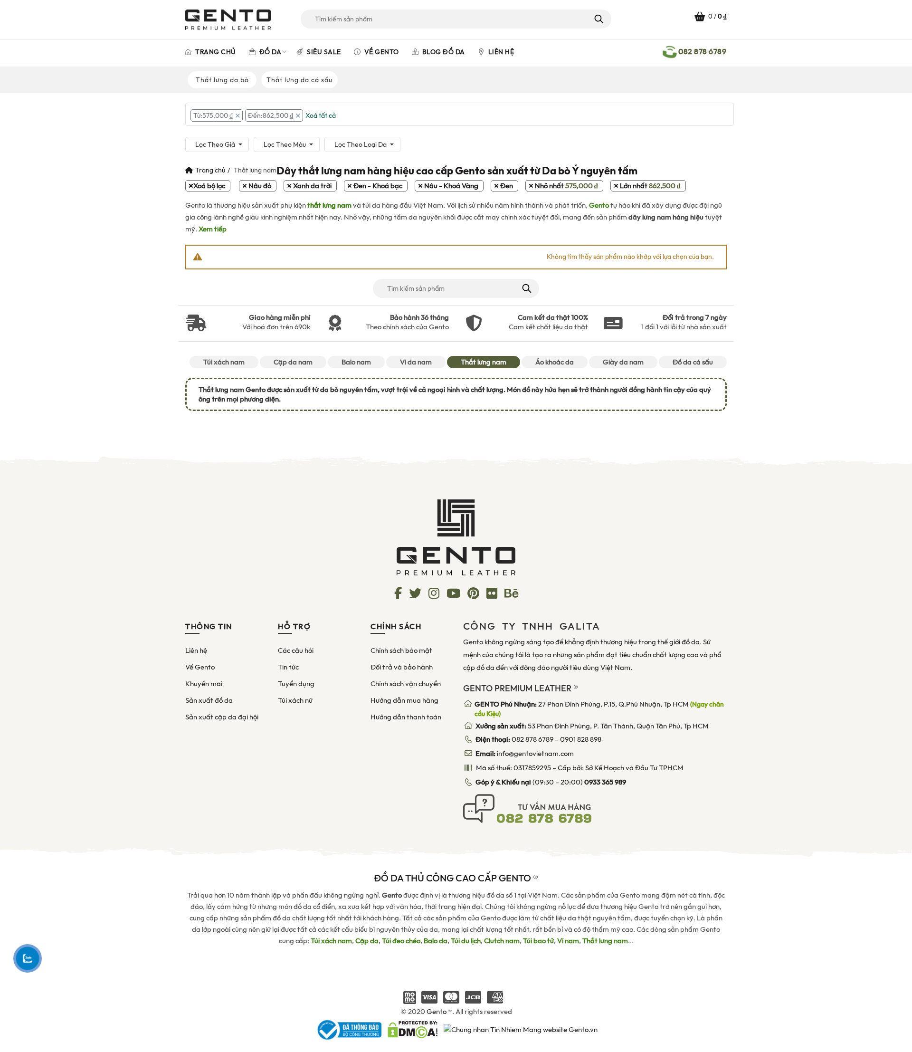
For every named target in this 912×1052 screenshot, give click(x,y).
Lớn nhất (650, 186)
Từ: (213, 115)
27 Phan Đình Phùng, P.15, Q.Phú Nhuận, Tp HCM (599, 708)
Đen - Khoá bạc (377, 186)
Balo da (435, 941)
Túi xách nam (224, 362)
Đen (506, 186)
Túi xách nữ (295, 700)
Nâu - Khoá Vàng (451, 186)
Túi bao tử (538, 941)
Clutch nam (502, 941)
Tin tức (288, 667)
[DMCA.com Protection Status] (412, 1029)
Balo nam (356, 362)
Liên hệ (500, 52)
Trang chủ (215, 52)
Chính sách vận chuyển (405, 684)
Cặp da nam (293, 362)
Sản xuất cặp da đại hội (221, 717)
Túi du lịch (466, 941)
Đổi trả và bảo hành (401, 667)
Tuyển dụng (296, 684)
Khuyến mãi (203, 684)
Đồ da (269, 52)
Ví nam (568, 941)
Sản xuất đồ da (209, 700)
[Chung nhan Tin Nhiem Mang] (521, 1029)
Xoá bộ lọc (209, 186)
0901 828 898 (580, 739)
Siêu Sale (323, 52)
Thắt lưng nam (483, 362)
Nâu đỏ (259, 186)
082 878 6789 (532, 739)
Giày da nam (623, 362)
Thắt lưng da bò (222, 80)
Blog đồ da (442, 52)
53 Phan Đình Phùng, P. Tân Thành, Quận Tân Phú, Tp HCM (592, 726)
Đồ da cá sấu (693, 362)
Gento (599, 205)
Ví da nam (416, 362)
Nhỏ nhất (566, 186)
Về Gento (380, 52)
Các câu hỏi (296, 650)
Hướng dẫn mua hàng (404, 700)
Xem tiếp (213, 229)
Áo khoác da (554, 362)
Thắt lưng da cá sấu (299, 80)
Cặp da (367, 941)
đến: (270, 115)
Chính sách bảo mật (401, 650)
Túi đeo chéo (401, 941)
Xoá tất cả (320, 115)
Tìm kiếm (598, 19)
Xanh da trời (312, 186)
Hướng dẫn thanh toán (405, 717)
